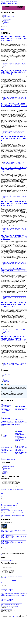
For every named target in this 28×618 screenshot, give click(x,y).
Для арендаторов (7, 19)
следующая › (6, 380)
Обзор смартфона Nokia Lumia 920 (9, 505)
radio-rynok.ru (4, 609)
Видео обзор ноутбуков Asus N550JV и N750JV (11, 510)
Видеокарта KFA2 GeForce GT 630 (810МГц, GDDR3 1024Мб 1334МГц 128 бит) (13, 531)
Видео (4, 23)
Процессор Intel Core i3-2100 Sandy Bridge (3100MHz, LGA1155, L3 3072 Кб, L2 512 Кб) (14, 270)
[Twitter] (3, 384)
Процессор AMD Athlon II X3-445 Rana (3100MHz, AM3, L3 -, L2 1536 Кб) (13, 138)
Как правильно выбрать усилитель (21, 410)
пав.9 (14, 580)
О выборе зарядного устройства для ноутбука (21, 439)
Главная (5, 15)
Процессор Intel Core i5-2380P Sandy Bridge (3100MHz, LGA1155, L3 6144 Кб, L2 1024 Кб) (14, 72)
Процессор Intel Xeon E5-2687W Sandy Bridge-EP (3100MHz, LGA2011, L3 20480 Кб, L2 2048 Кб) (13, 338)
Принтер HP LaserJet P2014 (7, 590)
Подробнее (14, 65)
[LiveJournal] (7, 384)
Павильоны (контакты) (8, 16)
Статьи (5, 21)
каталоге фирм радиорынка (13, 395)
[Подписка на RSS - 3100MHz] (8, 459)
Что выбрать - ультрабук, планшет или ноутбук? (21, 452)
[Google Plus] (8, 384)
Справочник (6, 22)
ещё (1, 458)
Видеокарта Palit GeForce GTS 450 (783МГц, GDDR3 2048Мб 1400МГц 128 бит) (13, 543)
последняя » (6, 381)
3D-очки (3, 436)
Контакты (9, 609)
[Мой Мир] (6, 384)
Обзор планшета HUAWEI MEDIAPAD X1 (11, 604)
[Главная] (3, 2)
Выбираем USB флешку (6, 600)
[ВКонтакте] (1, 384)
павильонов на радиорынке (7, 560)
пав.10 (2, 493)
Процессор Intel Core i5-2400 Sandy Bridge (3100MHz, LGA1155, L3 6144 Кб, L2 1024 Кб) (14, 203)
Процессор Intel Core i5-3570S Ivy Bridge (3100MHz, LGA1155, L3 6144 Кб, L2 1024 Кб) (14, 38)
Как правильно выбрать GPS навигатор (5, 411)
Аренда (2, 612)
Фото (4, 17)
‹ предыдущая (6, 374)
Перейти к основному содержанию (9, 1)
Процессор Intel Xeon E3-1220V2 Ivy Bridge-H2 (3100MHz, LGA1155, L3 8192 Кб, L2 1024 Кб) (14, 304)
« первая (5, 372)
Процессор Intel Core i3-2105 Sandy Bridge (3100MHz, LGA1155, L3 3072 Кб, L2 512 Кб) (14, 237)
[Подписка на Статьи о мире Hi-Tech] (9, 606)
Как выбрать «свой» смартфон (7, 451)
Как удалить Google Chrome (21, 423)
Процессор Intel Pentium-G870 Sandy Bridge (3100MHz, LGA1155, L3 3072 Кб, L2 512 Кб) (14, 169)
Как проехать (6, 20)
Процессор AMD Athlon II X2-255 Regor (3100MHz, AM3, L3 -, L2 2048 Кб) (14, 105)
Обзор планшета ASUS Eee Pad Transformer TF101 (12, 515)
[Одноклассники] (4, 384)
